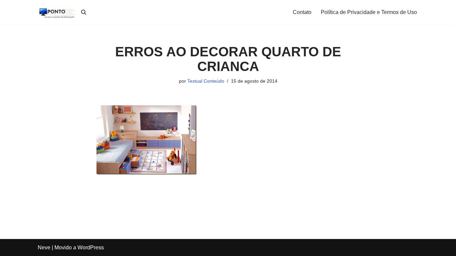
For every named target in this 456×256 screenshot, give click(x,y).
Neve (44, 247)
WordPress (90, 247)
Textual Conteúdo (205, 81)
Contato (302, 12)
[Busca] (83, 12)
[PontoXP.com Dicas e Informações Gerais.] (58, 12)
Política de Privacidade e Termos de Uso (369, 12)
